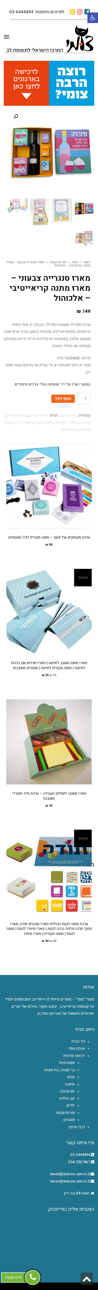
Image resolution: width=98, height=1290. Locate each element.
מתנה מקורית (43, 422)
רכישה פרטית (74, 1055)
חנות (75, 262)
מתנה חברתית (16, 415)
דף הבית (78, 1041)
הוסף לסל (63, 398)
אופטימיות (67, 1062)
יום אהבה (67, 1091)
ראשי (87, 262)
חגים (71, 1077)
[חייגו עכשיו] (32, 1277)
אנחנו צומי (77, 1048)
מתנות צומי (69, 429)
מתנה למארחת (65, 422)
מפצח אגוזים (38, 415)
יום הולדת (67, 1098)
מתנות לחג (23, 422)
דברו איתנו (76, 1127)
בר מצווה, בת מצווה (59, 1070)
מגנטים (69, 1119)
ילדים (70, 1105)
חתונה (70, 1084)
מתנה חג (84, 422)
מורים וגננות (58, 262)
